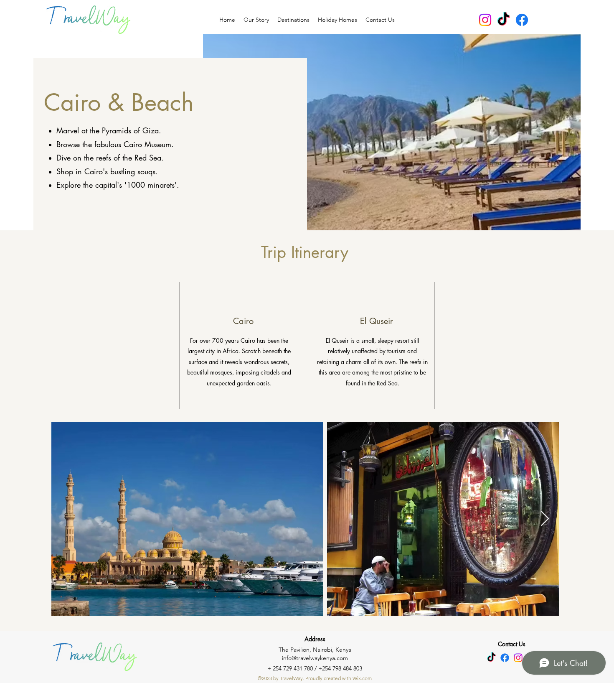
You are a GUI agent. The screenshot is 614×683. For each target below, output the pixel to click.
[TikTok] (503, 20)
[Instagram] (485, 20)
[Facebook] (522, 20)
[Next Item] (545, 519)
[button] (293, 19)
